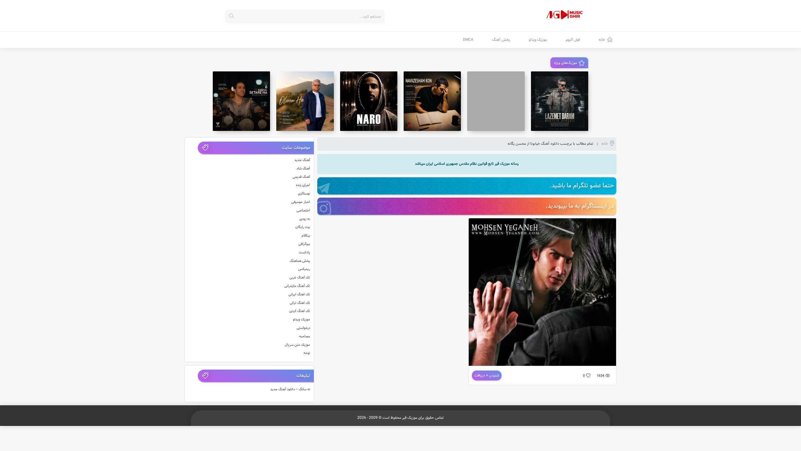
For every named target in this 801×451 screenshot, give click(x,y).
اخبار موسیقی (300, 202)
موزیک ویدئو (538, 40)
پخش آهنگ (501, 40)
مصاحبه (304, 336)
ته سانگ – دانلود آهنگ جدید (290, 389)
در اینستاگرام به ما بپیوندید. (580, 206)
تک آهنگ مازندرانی (297, 286)
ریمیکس (304, 269)
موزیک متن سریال (297, 345)
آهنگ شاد (303, 168)
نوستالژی (304, 193)
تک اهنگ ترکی (300, 303)
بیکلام (306, 235)
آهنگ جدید (302, 160)
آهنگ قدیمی (301, 177)
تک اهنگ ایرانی (299, 294)
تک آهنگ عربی (299, 277)
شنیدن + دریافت (486, 375)
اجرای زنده (303, 185)
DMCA (468, 40)
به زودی (304, 219)
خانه (602, 40)
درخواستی (303, 328)
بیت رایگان (302, 227)
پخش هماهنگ (300, 261)
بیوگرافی (304, 244)
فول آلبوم (573, 40)
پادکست (304, 252)
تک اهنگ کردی (299, 311)
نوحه (307, 353)
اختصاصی (303, 210)
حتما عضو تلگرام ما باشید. (582, 186)
